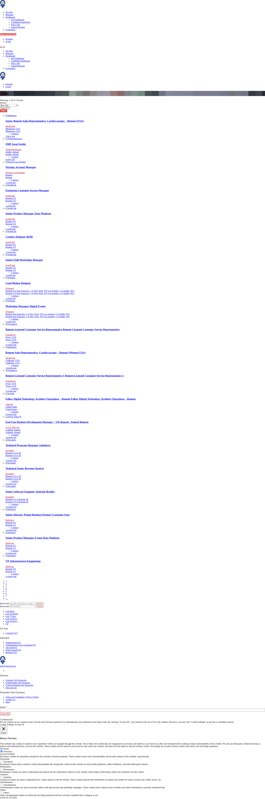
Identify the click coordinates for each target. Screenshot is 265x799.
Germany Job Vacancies (16, 680)
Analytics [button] (4, 774)
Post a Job (15, 25)
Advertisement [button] (6, 782)
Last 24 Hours (12, 614)
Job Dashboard (17, 20)
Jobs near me (11, 688)
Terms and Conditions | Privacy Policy (22, 697)
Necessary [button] (4, 749)
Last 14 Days (11, 619)
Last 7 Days (11, 616)
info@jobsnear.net (8, 666)
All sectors (11, 647)
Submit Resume (18, 27)
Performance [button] (5, 767)
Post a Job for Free (8, 34)
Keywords (4, 603)
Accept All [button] (19, 724)
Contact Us (10, 699)
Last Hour (10, 611)
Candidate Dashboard (20, 22)
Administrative (13, 642)
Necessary (7, 751)
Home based (13, 650)
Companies (10, 30)
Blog (8, 702)
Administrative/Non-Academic (21, 645)
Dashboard (10, 17)
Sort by (3, 103)
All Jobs (9, 12)
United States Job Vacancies (18, 683)
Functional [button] (4, 759)
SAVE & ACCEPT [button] (8, 798)
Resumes (9, 15)
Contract (12, 633)
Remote (11, 652)
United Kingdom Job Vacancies (19, 685)
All (7, 624)
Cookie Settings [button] (7, 724)
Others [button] (3, 790)
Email (3, 707)
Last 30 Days (11, 621)
